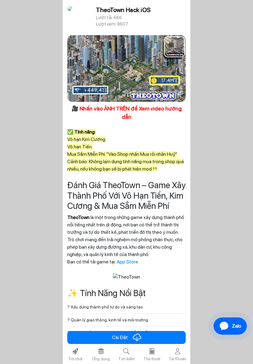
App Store (127, 262)
